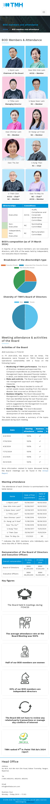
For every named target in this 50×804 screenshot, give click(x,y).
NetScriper (30, 802)
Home (5, 29)
